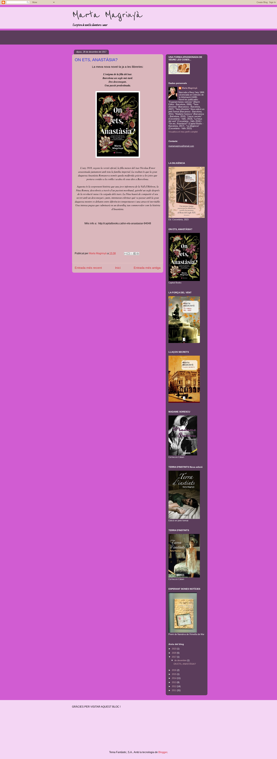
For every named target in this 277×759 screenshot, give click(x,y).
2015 (174, 674)
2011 (174, 690)
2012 (174, 686)
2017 (174, 657)
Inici (118, 267)
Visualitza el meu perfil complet (183, 132)
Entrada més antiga (147, 267)
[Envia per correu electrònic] (125, 253)
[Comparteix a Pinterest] (137, 253)
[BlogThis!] (128, 253)
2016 (174, 670)
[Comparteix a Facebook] (134, 253)
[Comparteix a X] (131, 253)
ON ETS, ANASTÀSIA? (185, 664)
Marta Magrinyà (107, 14)
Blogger (162, 752)
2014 (174, 678)
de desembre (180, 660)
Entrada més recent (88, 267)
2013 (174, 682)
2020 (174, 653)
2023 (174, 649)
